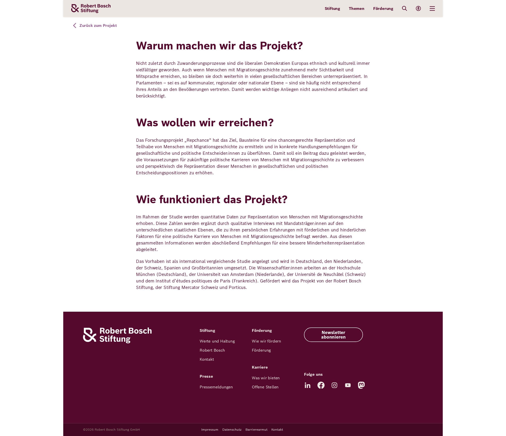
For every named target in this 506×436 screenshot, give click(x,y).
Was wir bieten (266, 377)
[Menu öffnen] (432, 8)
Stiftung (332, 8)
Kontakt (207, 359)
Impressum (209, 430)
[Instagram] (334, 385)
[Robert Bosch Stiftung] (117, 342)
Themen (356, 8)
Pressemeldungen (216, 387)
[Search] (405, 8)
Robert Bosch (212, 350)
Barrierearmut (256, 430)
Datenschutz (232, 430)
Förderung (383, 8)
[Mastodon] (361, 385)
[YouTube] (347, 385)
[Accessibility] (418, 8)
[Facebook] (321, 385)
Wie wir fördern (266, 341)
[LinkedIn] (307, 385)
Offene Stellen (265, 387)
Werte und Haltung (217, 341)
